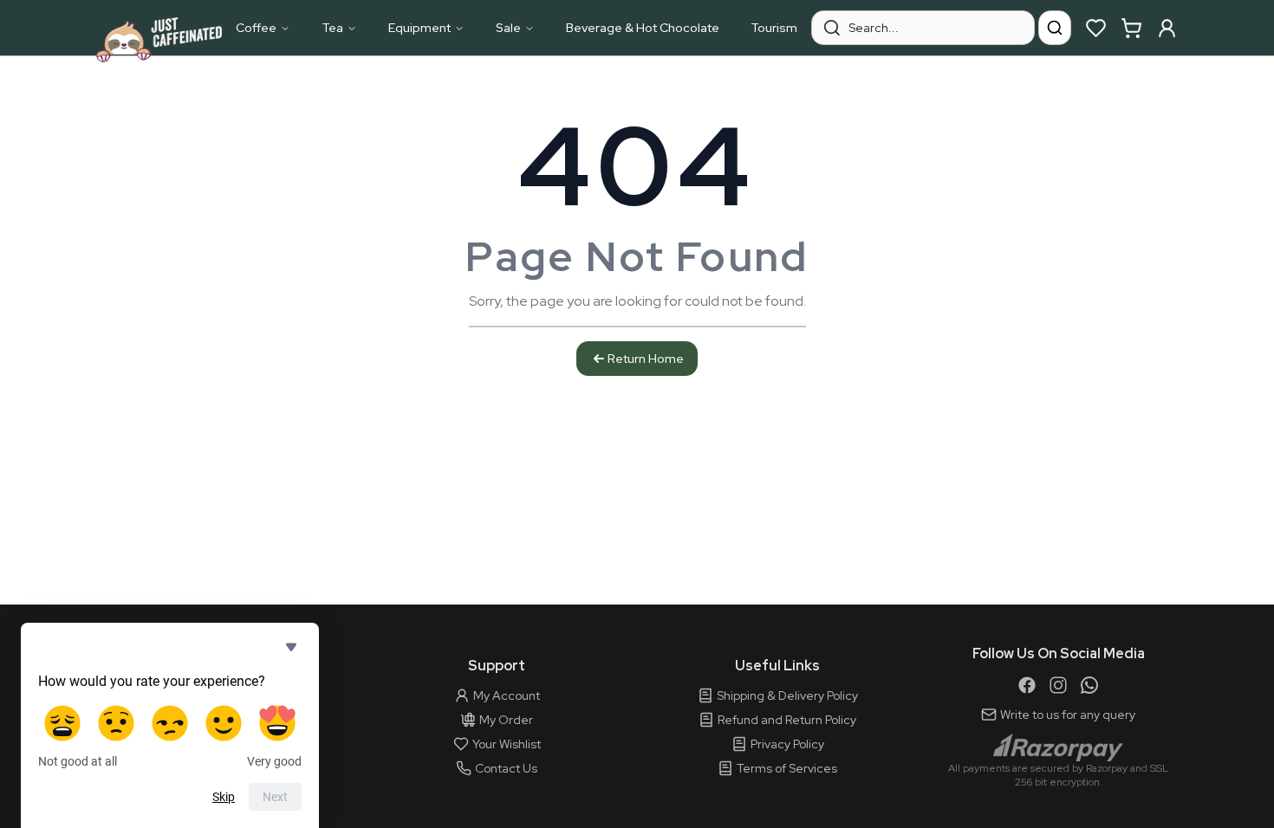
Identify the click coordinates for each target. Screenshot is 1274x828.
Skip (223, 797)
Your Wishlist (506, 744)
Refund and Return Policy (787, 720)
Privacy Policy (787, 744)
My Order (506, 720)
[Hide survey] (291, 647)
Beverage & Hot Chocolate (642, 28)
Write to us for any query (1067, 714)
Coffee (256, 28)
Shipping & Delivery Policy (787, 695)
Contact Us (506, 768)
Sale (508, 28)
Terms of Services (787, 768)
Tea (332, 28)
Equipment (419, 28)
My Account (506, 695)
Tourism (774, 28)
